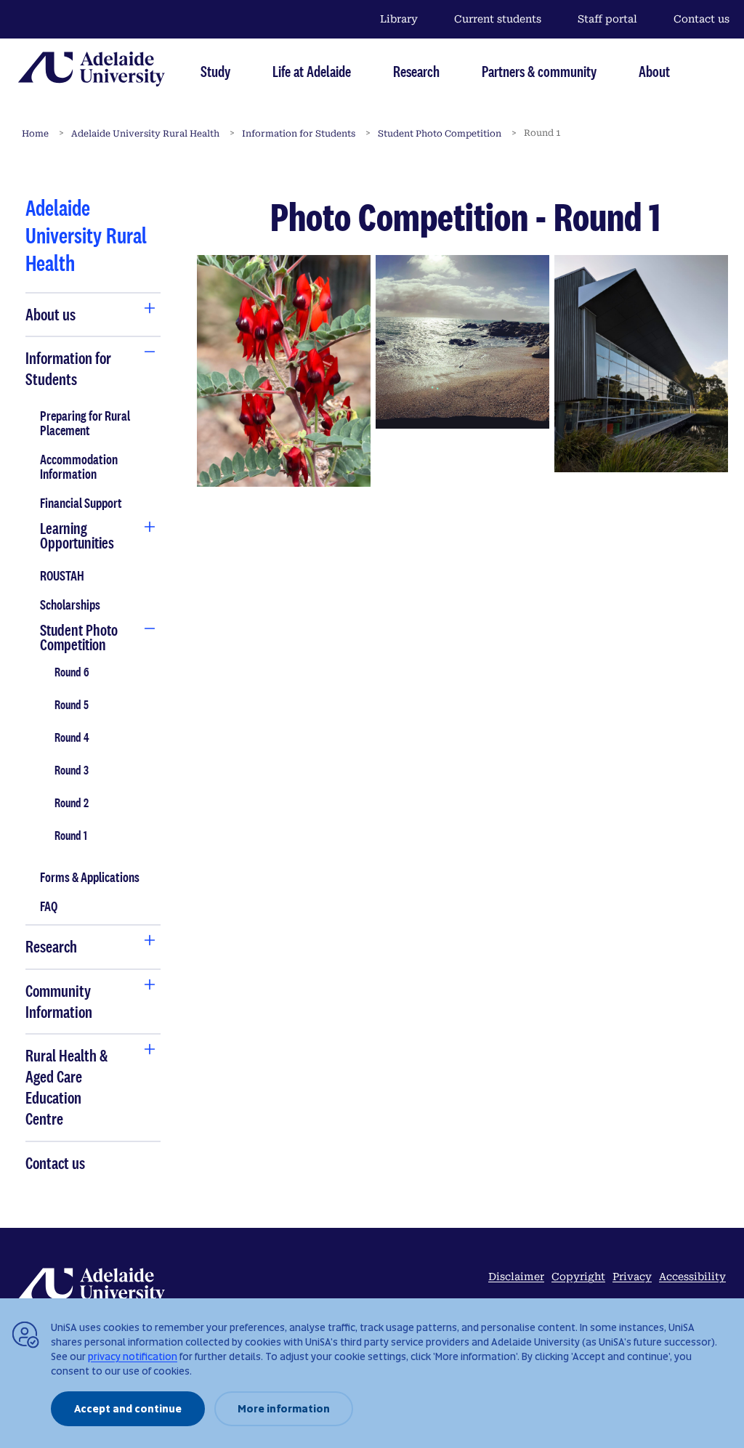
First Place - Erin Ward (283, 370)
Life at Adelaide (311, 71)
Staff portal (607, 19)
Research (416, 71)
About (654, 71)
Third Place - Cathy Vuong (641, 363)
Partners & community (539, 71)
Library (399, 19)
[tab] (72, 315)
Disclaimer (516, 1276)
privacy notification (132, 1356)
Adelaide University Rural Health (145, 134)
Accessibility (692, 1276)
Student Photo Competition (439, 134)
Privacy (632, 1276)
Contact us (701, 19)
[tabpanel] (93, 685)
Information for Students (298, 134)
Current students (497, 19)
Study (215, 71)
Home (35, 134)
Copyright (578, 1276)
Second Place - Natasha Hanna (462, 341)
